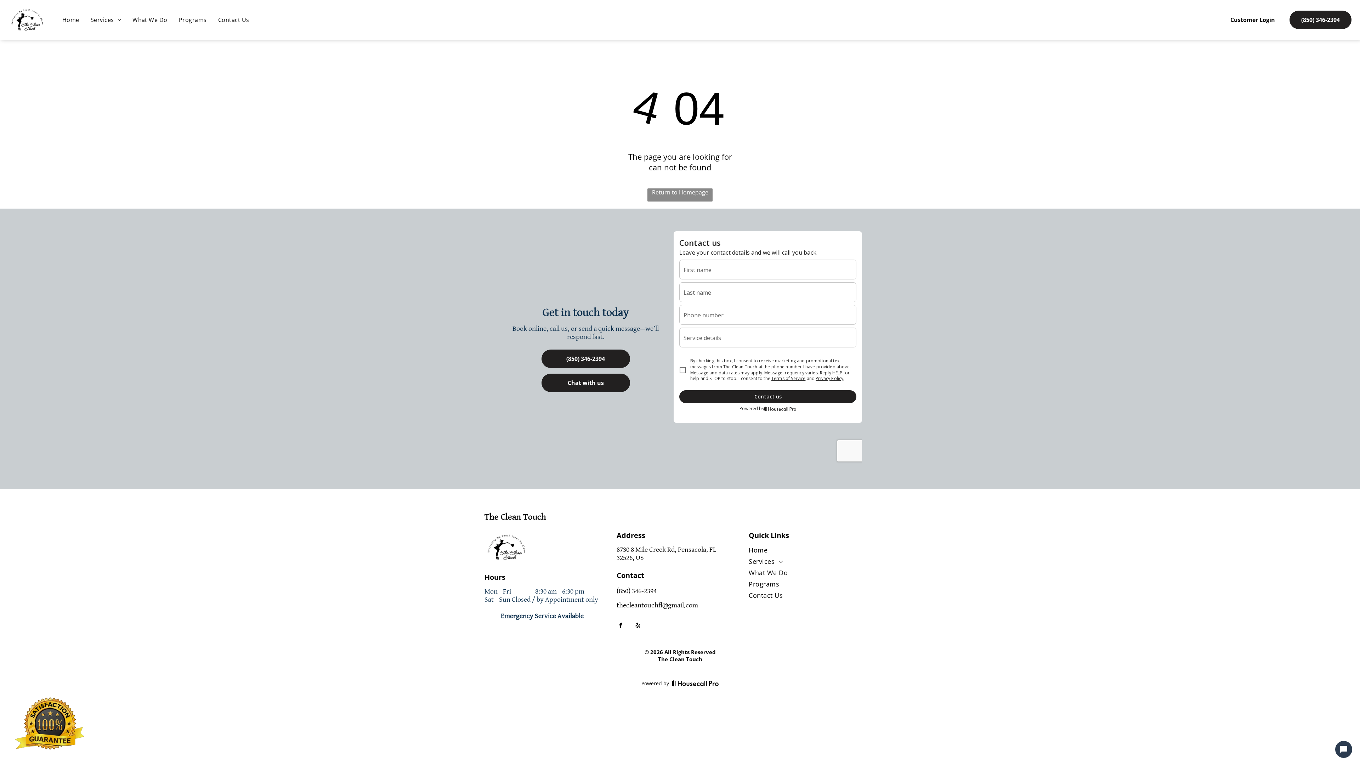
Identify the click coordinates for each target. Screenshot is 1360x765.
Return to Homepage (680, 192)
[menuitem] (71, 19)
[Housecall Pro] (695, 683)
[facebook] (621, 626)
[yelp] (638, 626)
